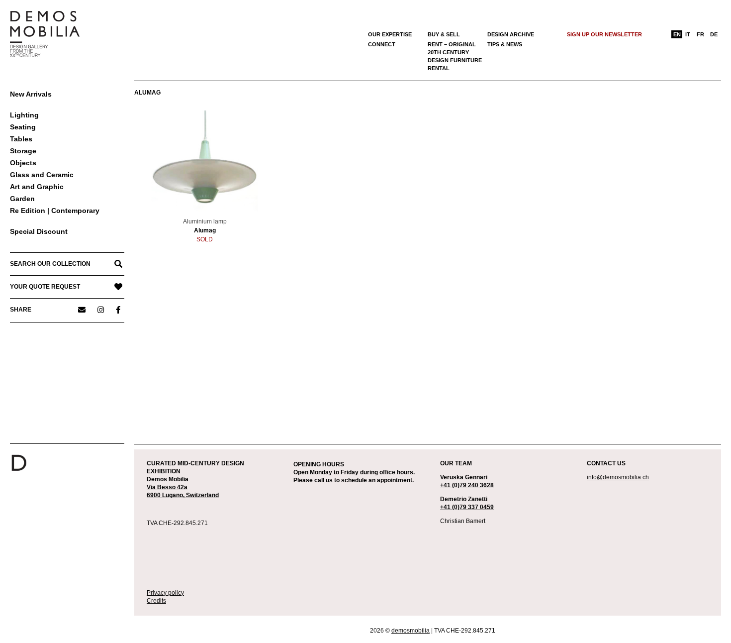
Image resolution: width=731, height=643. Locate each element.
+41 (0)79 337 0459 (467, 507)
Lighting (24, 115)
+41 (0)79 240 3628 (467, 485)
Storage (23, 151)
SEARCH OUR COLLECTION (50, 263)
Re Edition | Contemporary (54, 210)
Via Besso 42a (167, 487)
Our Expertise (390, 34)
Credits (156, 600)
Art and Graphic (37, 187)
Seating (23, 127)
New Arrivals (31, 94)
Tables (21, 139)
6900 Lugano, (166, 495)
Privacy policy (165, 592)
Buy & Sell (444, 34)
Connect (381, 44)
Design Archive (510, 34)
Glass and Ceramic (42, 175)
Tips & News (504, 44)
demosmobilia (410, 630)
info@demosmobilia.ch (618, 477)
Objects (23, 163)
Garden (22, 199)
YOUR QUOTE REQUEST (45, 286)
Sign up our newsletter (604, 34)
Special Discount (39, 231)
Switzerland (202, 495)
